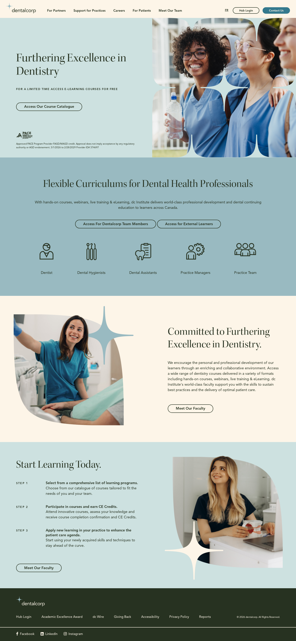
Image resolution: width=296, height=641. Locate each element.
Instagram (75, 634)
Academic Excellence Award (62, 617)
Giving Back (122, 617)
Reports (205, 617)
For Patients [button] (142, 10)
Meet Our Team (170, 10)
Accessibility (150, 617)
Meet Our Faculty (190, 409)
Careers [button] (119, 10)
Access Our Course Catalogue (49, 107)
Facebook (27, 634)
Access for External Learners (189, 224)
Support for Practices (89, 10)
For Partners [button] (56, 10)
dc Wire (98, 617)
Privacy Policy (179, 617)
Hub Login (246, 10)
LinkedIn (51, 634)
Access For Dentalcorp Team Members (115, 224)
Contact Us (276, 10)
